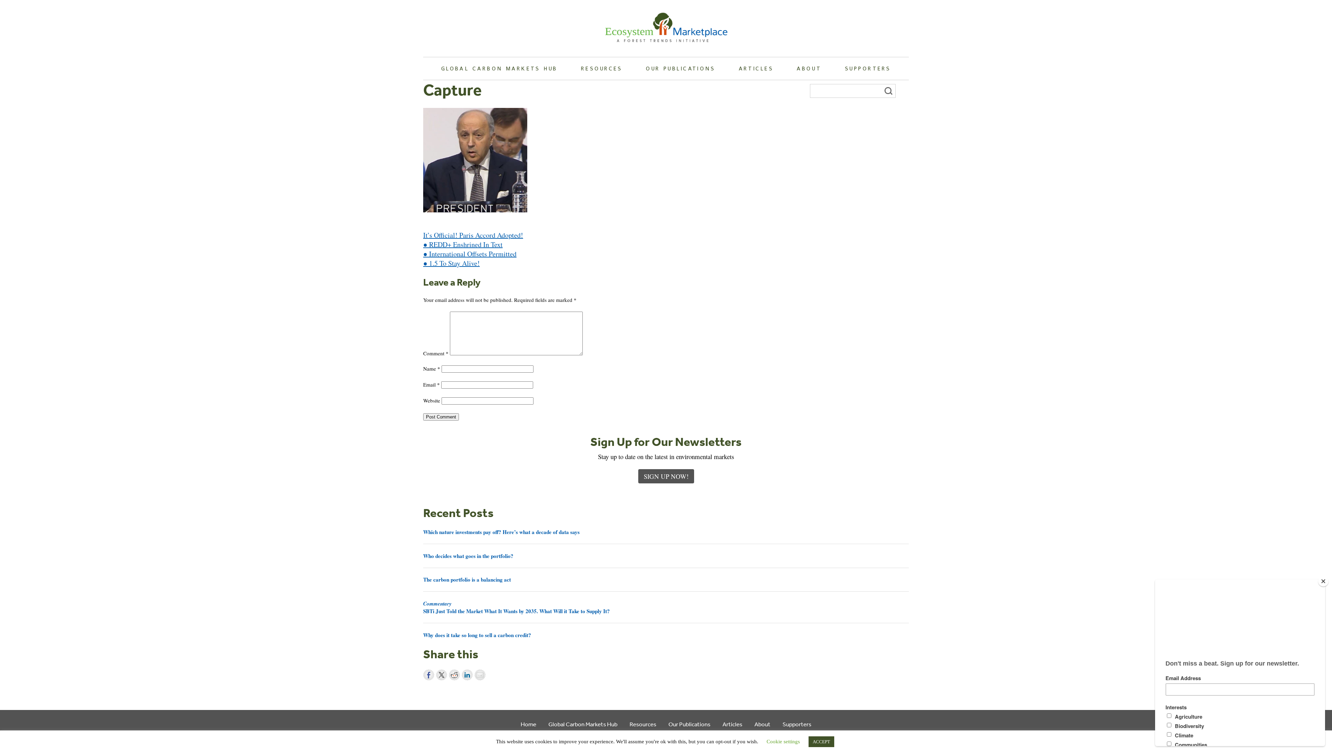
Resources (602, 68)
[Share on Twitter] (441, 674)
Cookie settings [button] (783, 741)
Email (431, 384)
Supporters (868, 68)
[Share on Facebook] (428, 674)
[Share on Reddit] (454, 674)
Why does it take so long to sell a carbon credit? (477, 635)
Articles (756, 68)
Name (431, 368)
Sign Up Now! (666, 476)
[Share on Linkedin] (467, 674)
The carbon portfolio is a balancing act (467, 579)
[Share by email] (480, 674)
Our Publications (680, 68)
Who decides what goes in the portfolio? (468, 556)
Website (431, 400)
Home (528, 724)
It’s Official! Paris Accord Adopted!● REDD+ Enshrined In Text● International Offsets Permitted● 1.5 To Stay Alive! (473, 249)
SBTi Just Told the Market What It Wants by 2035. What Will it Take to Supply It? (516, 607)
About (809, 68)
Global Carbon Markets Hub (499, 68)
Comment (436, 353)
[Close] (1323, 581)
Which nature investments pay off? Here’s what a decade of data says (501, 532)
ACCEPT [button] (821, 741)
